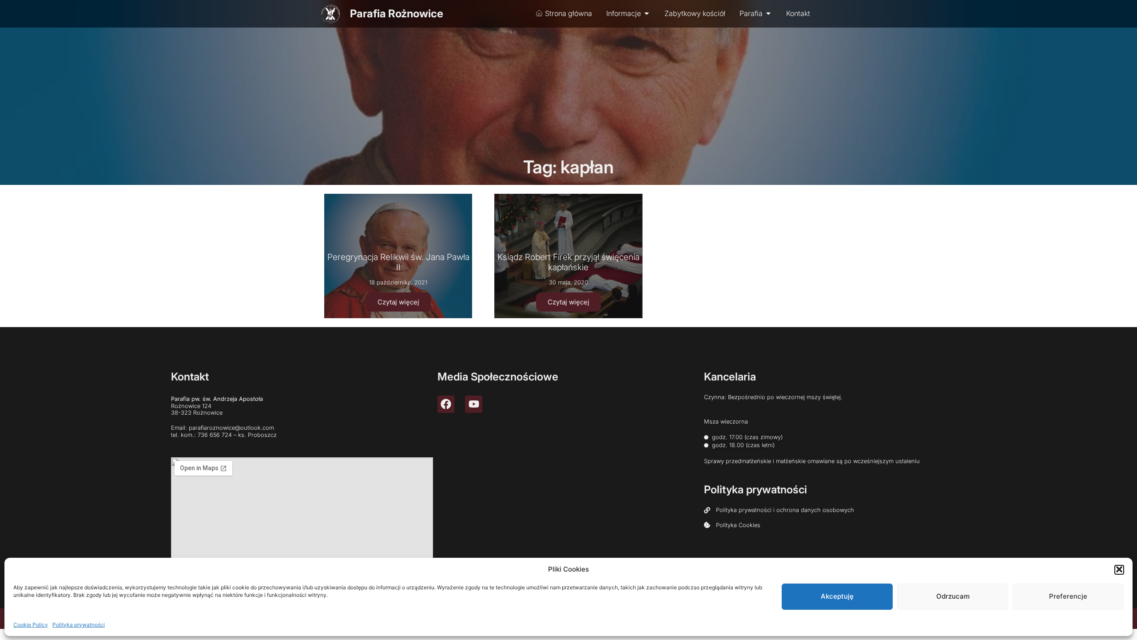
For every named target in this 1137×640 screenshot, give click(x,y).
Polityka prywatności (78, 624)
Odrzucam (953, 596)
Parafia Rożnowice (396, 13)
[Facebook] (445, 404)
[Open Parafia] (768, 13)
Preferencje (1068, 596)
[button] (1119, 569)
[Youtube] (473, 404)
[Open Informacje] (646, 13)
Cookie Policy (30, 624)
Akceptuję (837, 596)
